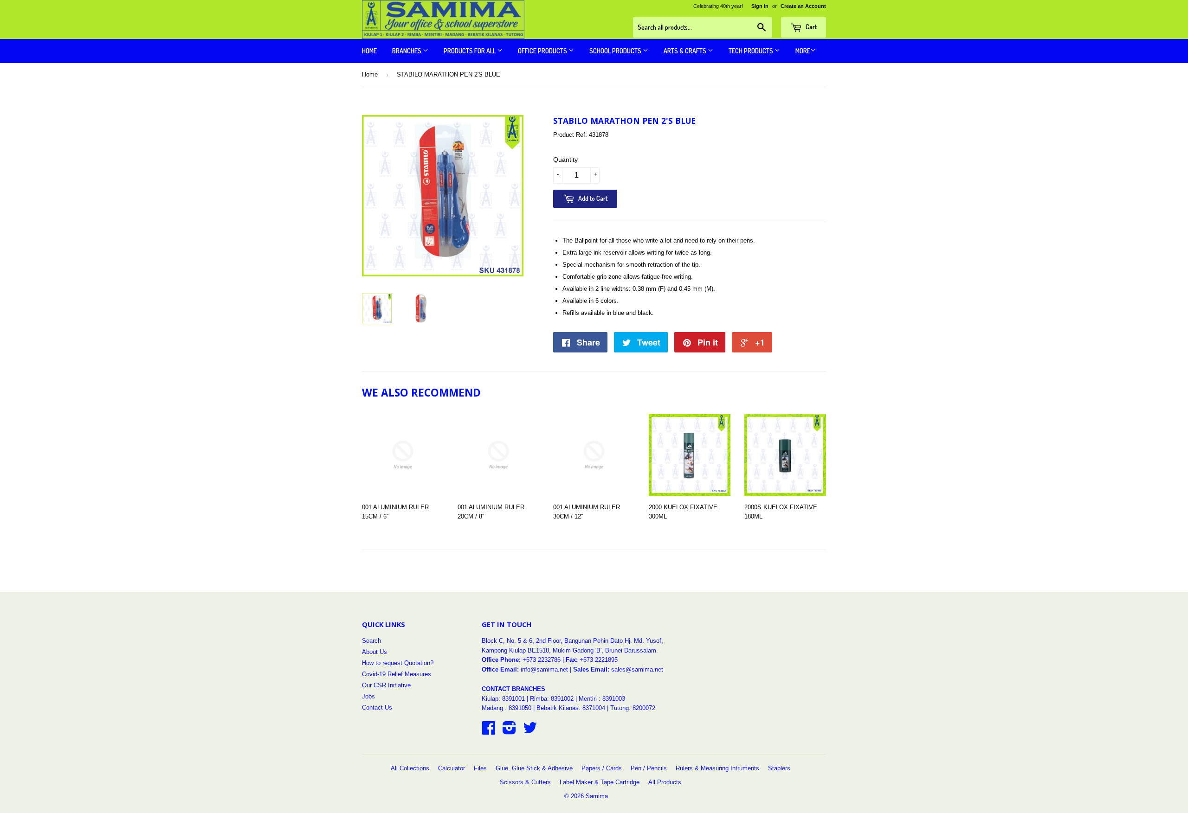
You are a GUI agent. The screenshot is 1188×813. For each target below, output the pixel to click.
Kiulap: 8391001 (504, 698)
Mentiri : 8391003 (602, 698)
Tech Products (752, 51)
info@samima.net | (547, 669)
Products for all (470, 51)
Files (480, 768)
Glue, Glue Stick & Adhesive (534, 768)
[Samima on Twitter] (530, 731)
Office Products (543, 51)
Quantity (565, 159)
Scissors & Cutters (525, 782)
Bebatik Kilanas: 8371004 (571, 707)
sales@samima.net (637, 669)
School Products (616, 51)
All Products (664, 782)
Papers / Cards (601, 768)
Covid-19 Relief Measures (396, 674)
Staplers (779, 768)
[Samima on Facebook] (489, 731)
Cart (810, 27)
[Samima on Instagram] (509, 731)
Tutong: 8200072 (632, 707)
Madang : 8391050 (506, 707)
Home (369, 51)
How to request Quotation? (397, 662)
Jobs (368, 696)
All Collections (410, 768)
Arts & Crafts (686, 51)
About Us (374, 651)
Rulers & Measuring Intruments (717, 768)
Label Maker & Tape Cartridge (599, 782)
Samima (597, 796)
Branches (407, 51)
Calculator (451, 768)
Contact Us (377, 707)
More (802, 51)
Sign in (759, 6)
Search (371, 640)
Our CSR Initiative (386, 685)
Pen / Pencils (649, 768)
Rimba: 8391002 (552, 698)
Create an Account (803, 6)
